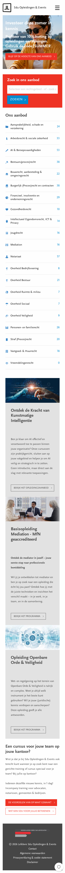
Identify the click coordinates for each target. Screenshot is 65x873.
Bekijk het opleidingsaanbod (31, 488)
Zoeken (16, 99)
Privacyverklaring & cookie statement (32, 858)
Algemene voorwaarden (32, 853)
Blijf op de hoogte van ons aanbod (29, 56)
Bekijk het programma (27, 616)
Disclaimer (32, 862)
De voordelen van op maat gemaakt (29, 802)
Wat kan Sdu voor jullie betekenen (29, 811)
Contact (32, 849)
